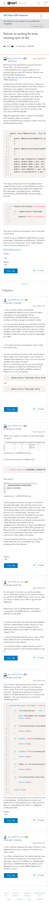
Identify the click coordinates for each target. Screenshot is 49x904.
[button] (39, 58)
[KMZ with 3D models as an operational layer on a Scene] (3, 284)
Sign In (46, 3)
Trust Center (19, 899)
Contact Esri (39, 899)
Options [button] (41, 16)
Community (22, 3)
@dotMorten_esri (15, 77)
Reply (9, 271)
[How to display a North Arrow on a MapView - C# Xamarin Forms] (46, 284)
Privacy (8, 899)
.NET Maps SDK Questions (15, 15)
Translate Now (37, 26)
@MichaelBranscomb (12, 249)
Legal (29, 899)
